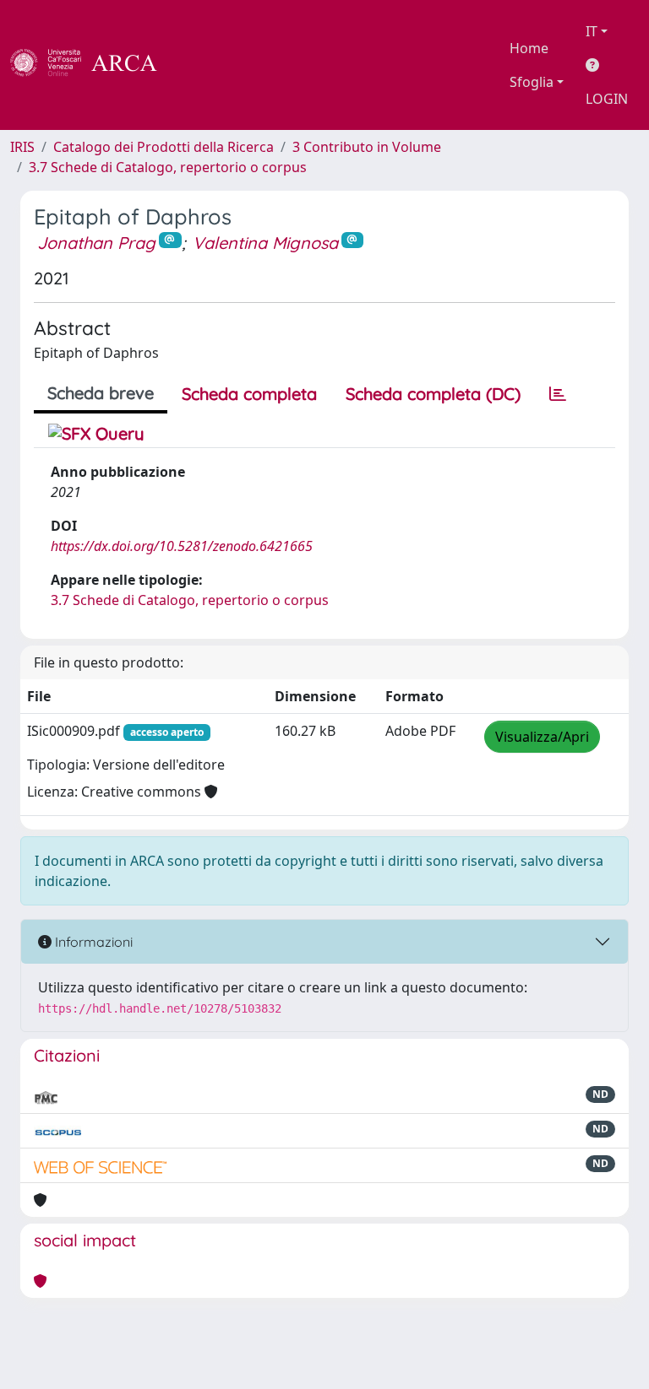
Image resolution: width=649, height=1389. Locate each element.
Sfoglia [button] (532, 82)
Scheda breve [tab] (100, 392)
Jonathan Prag (96, 242)
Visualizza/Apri (542, 736)
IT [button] (591, 31)
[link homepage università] (202, 65)
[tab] (558, 394)
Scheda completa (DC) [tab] (433, 393)
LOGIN (607, 98)
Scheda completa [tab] (249, 393)
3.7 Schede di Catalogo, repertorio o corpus (168, 167)
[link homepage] (93, 65)
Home (529, 48)
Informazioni (92, 941)
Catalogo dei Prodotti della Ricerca (163, 147)
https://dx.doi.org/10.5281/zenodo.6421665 (182, 546)
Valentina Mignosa (265, 242)
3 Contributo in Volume (366, 147)
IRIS (22, 147)
